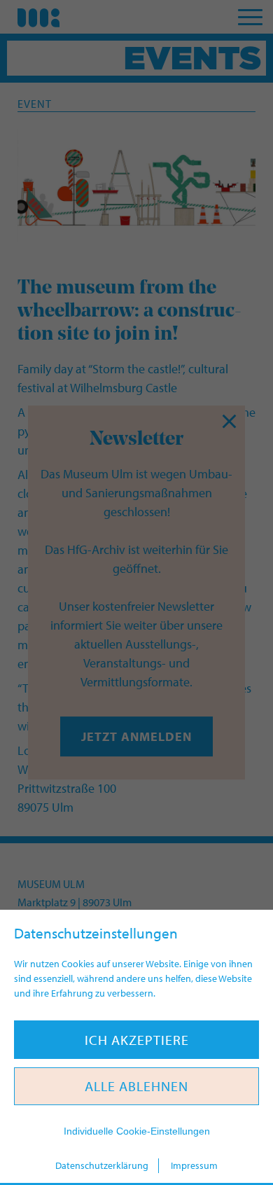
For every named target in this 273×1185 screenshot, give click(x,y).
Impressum (194, 1165)
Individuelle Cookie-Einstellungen (137, 1131)
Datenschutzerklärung (101, 1165)
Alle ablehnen (136, 1086)
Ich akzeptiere (137, 1039)
